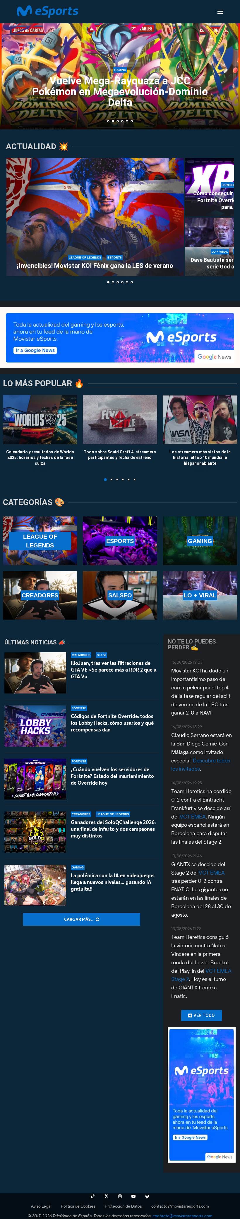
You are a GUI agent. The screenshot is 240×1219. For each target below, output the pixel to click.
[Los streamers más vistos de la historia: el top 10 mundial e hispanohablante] (200, 419)
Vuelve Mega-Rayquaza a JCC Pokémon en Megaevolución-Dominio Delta (115, 92)
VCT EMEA (193, 816)
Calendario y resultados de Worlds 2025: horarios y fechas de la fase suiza (40, 457)
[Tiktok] (93, 1196)
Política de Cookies (78, 1206)
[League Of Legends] (40, 540)
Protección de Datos (123, 1206)
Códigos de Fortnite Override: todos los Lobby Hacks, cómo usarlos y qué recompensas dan (112, 723)
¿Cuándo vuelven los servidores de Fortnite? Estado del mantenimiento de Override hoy (112, 776)
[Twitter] (106, 1196)
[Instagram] (120, 1196)
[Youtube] (133, 1196)
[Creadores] (40, 595)
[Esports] (120, 540)
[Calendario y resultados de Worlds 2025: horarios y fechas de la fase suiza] (40, 419)
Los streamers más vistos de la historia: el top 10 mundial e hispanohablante (200, 457)
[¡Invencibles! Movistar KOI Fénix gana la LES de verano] (95, 217)
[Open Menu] (220, 12)
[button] (11, 64)
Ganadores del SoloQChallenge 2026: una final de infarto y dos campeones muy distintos (113, 829)
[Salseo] (120, 595)
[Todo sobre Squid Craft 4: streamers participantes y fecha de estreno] (120, 419)
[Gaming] (200, 540)
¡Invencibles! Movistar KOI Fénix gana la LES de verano (95, 265)
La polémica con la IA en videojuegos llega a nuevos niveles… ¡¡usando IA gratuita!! (113, 882)
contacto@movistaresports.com (180, 1206)
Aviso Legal (41, 1206)
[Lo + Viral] (200, 595)
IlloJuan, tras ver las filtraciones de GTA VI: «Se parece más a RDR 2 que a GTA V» (113, 670)
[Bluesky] (147, 1196)
